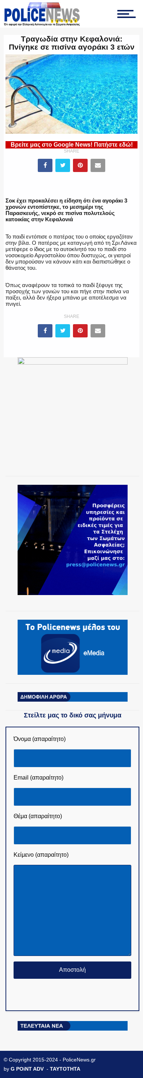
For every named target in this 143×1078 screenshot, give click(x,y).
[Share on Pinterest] (80, 165)
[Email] (98, 165)
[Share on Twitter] (62, 165)
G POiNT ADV (27, 1069)
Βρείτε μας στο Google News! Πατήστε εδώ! (72, 145)
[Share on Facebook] (45, 165)
